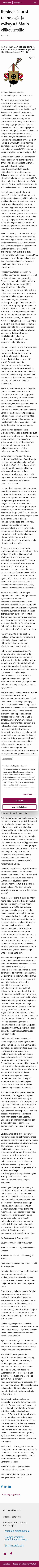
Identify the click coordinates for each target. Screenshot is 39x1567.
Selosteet (6, 1564)
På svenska (7, 2)
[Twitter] (6, 1487)
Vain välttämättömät (19, 807)
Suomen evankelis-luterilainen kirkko (15, 1538)
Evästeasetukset (13, 1545)
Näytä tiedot (27, 794)
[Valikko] (35, 2)
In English (17, 2)
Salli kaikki (19, 801)
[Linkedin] (9, 1487)
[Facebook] (2, 1487)
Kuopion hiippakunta (16, 1531)
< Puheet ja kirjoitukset (11, 1495)
